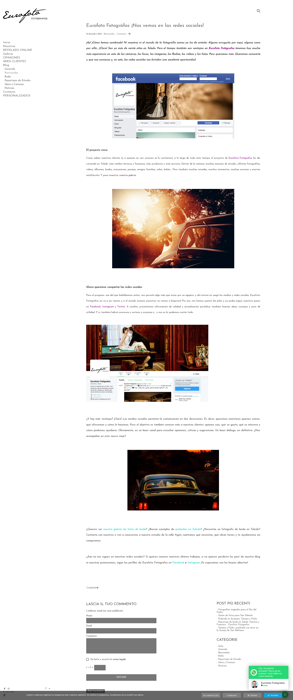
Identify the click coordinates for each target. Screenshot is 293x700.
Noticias (9, 88)
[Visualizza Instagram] (8, 688)
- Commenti (121, 34)
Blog (6, 65)
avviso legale (119, 659)
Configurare (232, 695)
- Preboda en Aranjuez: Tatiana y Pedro (237, 619)
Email (89, 626)
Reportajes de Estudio (17, 80)
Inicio (6, 42)
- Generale (222, 649)
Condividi (91, 587)
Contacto (9, 91)
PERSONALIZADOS (16, 95)
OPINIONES (11, 57)
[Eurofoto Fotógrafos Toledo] (25, 29)
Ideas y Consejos (14, 84)
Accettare (274, 695)
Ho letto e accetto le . (107, 659)
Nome (89, 616)
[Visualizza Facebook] (4, 688)
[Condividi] (129, 33)
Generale (10, 69)
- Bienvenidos (223, 653)
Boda (8, 76)
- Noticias (222, 666)
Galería (8, 53)
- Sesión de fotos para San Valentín (235, 615)
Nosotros (9, 46)
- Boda (220, 656)
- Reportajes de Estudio (229, 659)
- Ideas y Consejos (226, 662)
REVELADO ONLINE (17, 50)
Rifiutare (253, 695)
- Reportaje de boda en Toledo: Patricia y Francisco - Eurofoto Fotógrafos (238, 623)
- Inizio (220, 646)
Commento (91, 636)
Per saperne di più (211, 695)
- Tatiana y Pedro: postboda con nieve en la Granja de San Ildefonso (237, 629)
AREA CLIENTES (14, 61)
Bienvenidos (11, 73)
